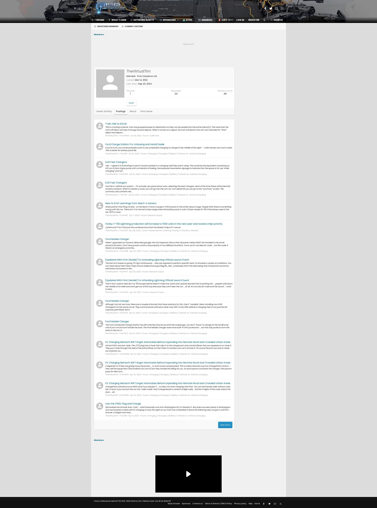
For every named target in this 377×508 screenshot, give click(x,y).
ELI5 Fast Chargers (116, 162)
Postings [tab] (120, 111)
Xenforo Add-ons (157, 501)
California (154, 135)
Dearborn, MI (150, 76)
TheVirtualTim (111, 135)
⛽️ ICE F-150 (225, 19)
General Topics (155, 215)
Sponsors (186, 503)
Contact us (197, 503)
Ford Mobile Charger (117, 239)
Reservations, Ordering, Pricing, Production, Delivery (173, 230)
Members (207, 19)
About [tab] (133, 111)
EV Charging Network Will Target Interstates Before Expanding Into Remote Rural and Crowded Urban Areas (167, 342)
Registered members (107, 26)
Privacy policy (240, 503)
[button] (168, 20)
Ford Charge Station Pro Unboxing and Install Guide (134, 144)
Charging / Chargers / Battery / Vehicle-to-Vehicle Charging (177, 153)
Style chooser (174, 503)
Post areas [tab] (146, 111)
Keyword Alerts (144, 19)
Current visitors (134, 26)
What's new (118, 19)
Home (257, 503)
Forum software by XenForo (118, 501)
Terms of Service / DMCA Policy (218, 503)
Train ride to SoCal (116, 123)
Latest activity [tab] (104, 111)
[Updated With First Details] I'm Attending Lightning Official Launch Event (147, 259)
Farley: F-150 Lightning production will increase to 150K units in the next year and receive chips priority (164, 224)
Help (250, 503)
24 (176, 93)
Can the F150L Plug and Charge (123, 403)
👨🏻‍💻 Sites (187, 19)
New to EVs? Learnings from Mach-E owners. (131, 203)
